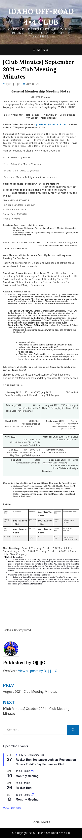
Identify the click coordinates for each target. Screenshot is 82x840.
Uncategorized (22, 630)
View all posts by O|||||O (37, 671)
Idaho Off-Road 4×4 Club (54, 833)
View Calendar (12, 808)
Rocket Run (24, 788)
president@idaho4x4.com (51, 124)
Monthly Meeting (27, 776)
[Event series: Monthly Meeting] (32, 771)
